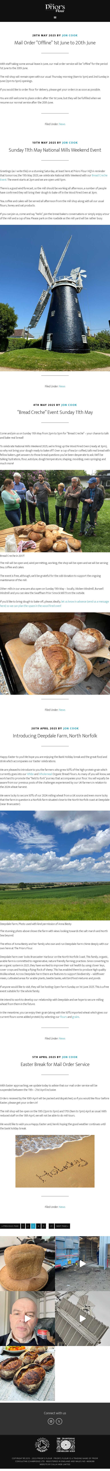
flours (63, 1017)
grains (75, 1017)
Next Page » (62, 1226)
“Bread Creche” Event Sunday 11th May (55, 412)
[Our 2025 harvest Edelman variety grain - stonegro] (27, 1263)
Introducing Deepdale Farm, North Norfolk (55, 736)
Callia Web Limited (60, 1464)
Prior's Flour (54, 8)
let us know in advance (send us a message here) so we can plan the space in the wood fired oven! (54, 603)
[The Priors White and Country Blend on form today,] (27, 1373)
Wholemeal (45, 774)
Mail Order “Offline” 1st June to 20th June (55, 43)
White (30, 774)
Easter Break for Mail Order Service (55, 1064)
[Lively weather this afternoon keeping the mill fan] (82, 1318)
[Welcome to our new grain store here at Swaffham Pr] (27, 1318)
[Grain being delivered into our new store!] (82, 1263)
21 (51, 1226)
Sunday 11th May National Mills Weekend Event (55, 150)
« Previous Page (10, 1226)
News (62, 124)
